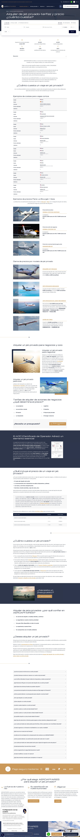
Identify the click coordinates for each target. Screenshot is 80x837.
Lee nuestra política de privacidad (8, 820)
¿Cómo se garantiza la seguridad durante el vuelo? (27, 750)
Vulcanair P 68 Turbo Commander (47, 116)
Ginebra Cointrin (44, 174)
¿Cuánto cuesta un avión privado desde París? (26, 709)
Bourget (44, 201)
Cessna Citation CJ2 (49, 229)
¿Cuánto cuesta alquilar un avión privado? (25, 705)
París (42, 99)
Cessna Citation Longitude (45, 565)
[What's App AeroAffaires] (71, 2)
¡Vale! (23, 830)
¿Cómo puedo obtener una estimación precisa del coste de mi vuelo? (31, 738)
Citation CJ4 (42, 152)
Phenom (34, 556)
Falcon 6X (43, 570)
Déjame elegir (14, 830)
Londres (43, 184)
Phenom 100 (42, 177)
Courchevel (43, 113)
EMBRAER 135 (46, 327)
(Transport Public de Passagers (31, 445)
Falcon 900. (53, 311)
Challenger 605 (54, 310)
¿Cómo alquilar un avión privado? (22, 701)
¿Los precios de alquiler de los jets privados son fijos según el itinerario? (32, 690)
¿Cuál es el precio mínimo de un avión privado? (26, 671)
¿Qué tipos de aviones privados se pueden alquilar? (27, 686)
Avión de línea (47, 319)
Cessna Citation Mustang (45, 103)
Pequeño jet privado (50, 269)
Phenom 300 (42, 140)
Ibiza (42, 101)
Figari (42, 150)
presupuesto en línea (26, 644)
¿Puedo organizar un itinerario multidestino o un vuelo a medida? (31, 727)
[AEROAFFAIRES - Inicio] (9, 6)
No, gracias (5, 830)
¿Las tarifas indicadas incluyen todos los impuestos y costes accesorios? (32, 679)
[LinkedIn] (74, 2)
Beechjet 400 (43, 164)
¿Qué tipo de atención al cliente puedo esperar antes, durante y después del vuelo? (35, 720)
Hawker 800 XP (48, 246)
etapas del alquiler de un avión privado (53, 654)
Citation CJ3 (42, 189)
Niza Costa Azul (44, 187)
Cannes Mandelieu (45, 138)
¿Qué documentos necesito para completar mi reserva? (28, 757)
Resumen (15, 56)
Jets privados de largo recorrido (54, 301)
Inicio (7, 11)
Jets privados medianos (51, 286)
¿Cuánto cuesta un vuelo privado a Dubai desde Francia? (28, 712)
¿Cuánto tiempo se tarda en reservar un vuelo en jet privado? (29, 675)
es (76, 1)
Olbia (42, 162)
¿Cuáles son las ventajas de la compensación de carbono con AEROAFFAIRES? (34, 735)
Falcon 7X (45, 311)
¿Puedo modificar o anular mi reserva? (24, 753)
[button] (70, 6)
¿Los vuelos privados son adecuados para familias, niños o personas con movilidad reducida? (37, 724)
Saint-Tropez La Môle (45, 126)
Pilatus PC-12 (42, 128)
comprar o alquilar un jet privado (27, 578)
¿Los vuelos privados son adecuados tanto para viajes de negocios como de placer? (35, 742)
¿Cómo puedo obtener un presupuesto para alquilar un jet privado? (31, 694)
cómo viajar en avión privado (20, 656)
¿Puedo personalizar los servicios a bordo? (25, 746)
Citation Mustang (44, 503)
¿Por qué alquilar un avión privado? (23, 697)
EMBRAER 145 (55, 327)
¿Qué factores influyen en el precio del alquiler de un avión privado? (31, 682)
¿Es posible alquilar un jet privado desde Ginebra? (27, 716)
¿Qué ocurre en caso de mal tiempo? (23, 731)
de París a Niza (39, 511)
